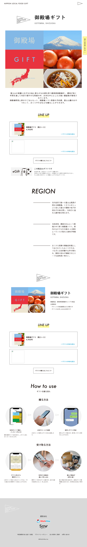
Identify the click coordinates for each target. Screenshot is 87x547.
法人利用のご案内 (55, 534)
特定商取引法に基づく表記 (25, 534)
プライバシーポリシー (41, 534)
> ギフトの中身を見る (68, 134)
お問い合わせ (65, 534)
